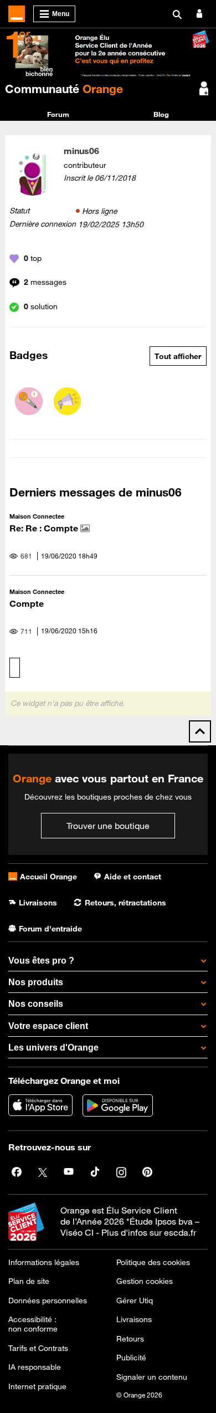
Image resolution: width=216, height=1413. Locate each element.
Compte (26, 603)
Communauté (64, 88)
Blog (161, 114)
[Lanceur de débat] (67, 401)
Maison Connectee (36, 516)
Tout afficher (178, 356)
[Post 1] (29, 401)
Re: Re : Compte (44, 528)
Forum (58, 114)
